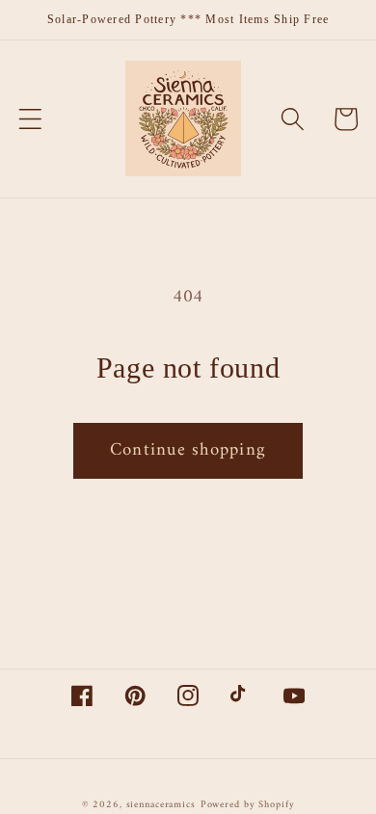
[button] (30, 118)
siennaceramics (161, 805)
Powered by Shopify (248, 805)
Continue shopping (188, 450)
